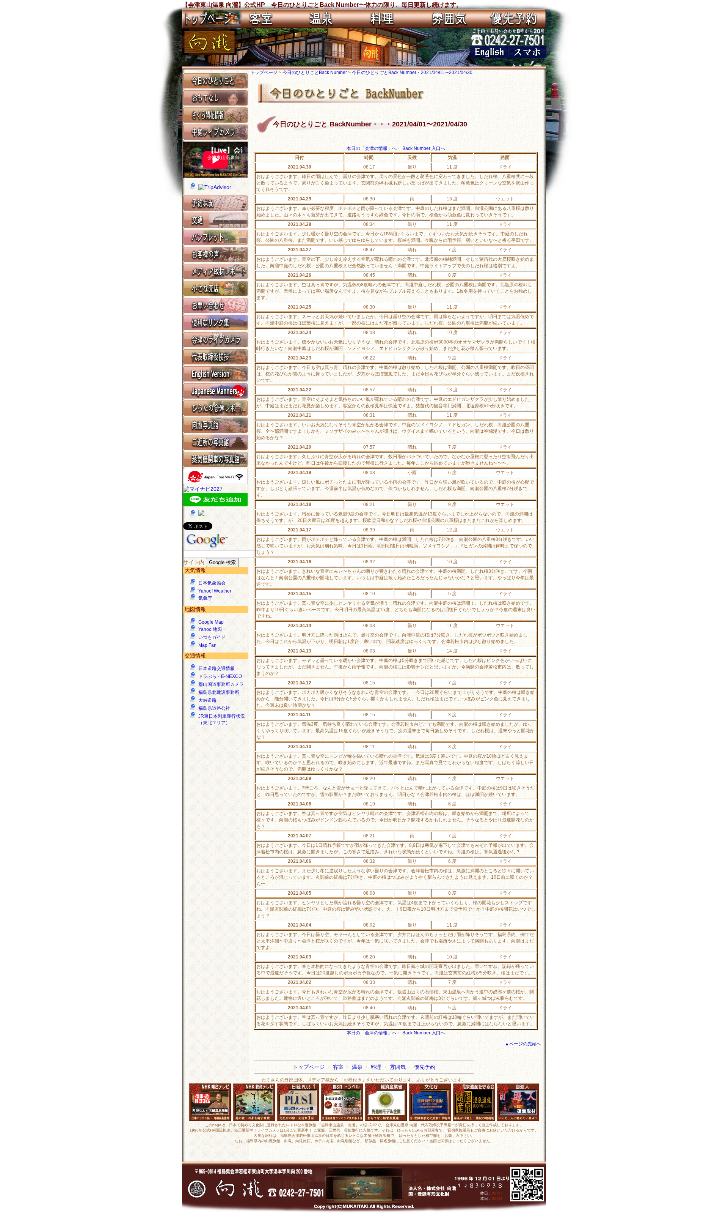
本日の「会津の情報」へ (372, 148)
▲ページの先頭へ (523, 1044)
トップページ (264, 72)
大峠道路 (207, 700)
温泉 (358, 1067)
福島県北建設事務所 (218, 692)
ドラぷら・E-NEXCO (220, 676)
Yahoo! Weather (214, 591)
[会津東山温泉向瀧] (209, 53)
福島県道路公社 (214, 708)
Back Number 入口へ (423, 148)
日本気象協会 (212, 583)
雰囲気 (398, 1067)
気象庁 (205, 598)
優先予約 (424, 1067)
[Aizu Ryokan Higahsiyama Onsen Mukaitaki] (489, 56)
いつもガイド (212, 637)
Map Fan (207, 645)
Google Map (211, 622)
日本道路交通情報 (216, 668)
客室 (339, 1067)
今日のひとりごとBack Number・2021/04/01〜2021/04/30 (412, 72)
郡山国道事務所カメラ (221, 684)
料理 (377, 1067)
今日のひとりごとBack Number (315, 72)
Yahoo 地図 (210, 629)
